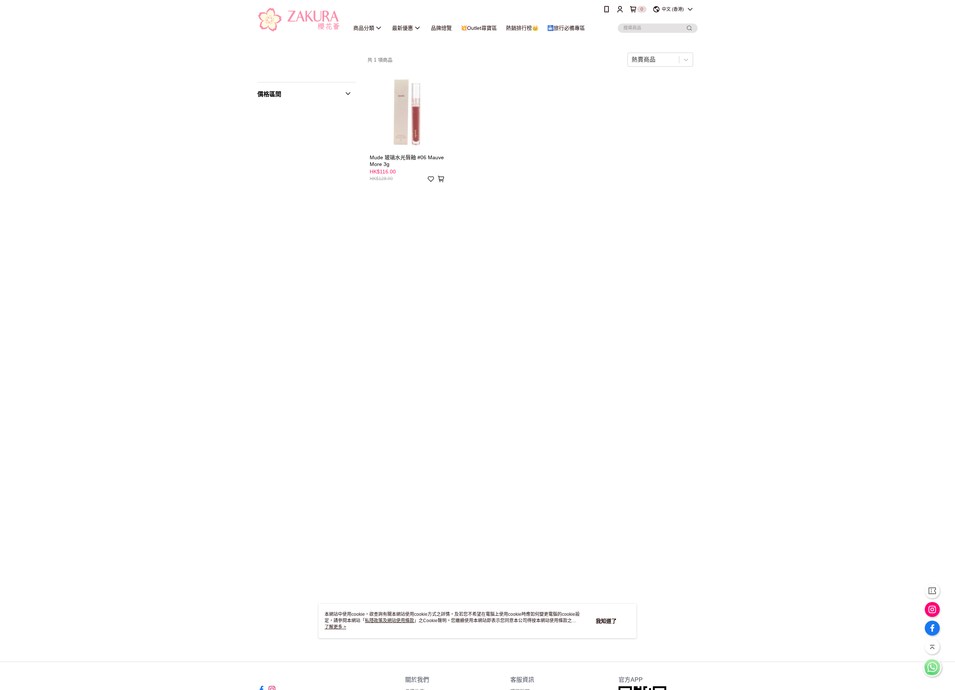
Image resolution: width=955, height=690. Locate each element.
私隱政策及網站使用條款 (389, 620)
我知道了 (606, 621)
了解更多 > (335, 627)
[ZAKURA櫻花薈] (298, 19)
